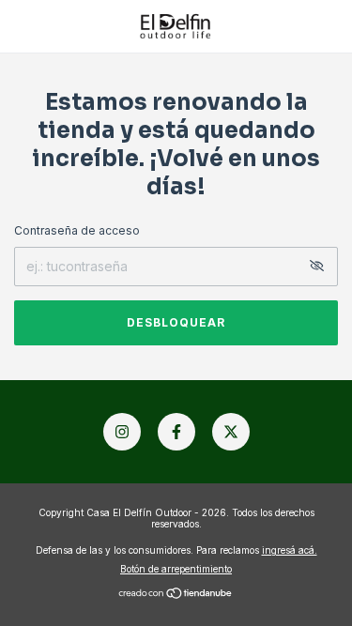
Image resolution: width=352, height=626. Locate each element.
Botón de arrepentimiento (176, 568)
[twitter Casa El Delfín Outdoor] (231, 431)
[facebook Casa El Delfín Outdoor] (176, 431)
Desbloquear (176, 322)
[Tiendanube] (176, 595)
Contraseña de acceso (77, 230)
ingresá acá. (289, 550)
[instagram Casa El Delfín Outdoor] (122, 431)
